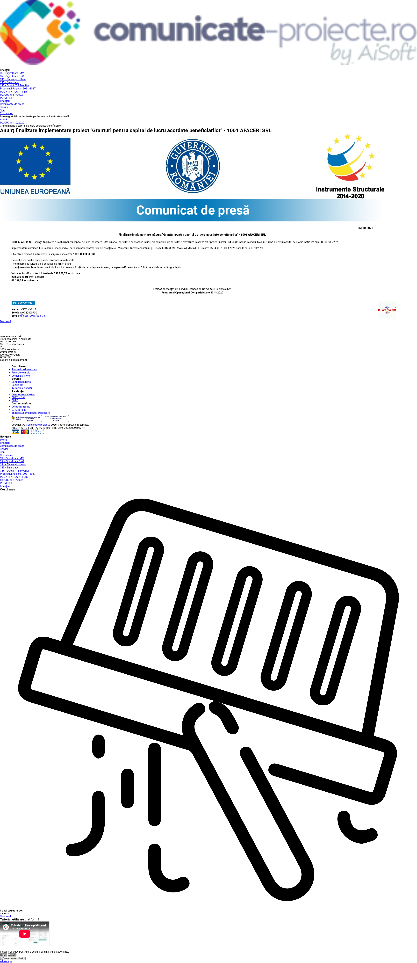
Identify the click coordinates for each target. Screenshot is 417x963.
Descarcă (5, 321)
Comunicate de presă (12, 104)
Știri (2, 110)
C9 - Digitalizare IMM (12, 73)
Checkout (5, 916)
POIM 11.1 (6, 97)
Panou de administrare (24, 369)
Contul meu (6, 113)
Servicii (4, 107)
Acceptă (12, 955)
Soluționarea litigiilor (23, 394)
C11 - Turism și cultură (13, 79)
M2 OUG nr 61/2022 (11, 94)
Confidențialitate (21, 381)
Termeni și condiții (22, 388)
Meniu (3, 439)
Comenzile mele (21, 375)
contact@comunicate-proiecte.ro (31, 412)
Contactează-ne (21, 406)
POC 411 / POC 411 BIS (14, 91)
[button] (6, 961)
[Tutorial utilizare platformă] (0, 67)
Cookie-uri (17, 385)
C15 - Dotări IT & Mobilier (14, 85)
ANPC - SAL (18, 397)
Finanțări (5, 100)
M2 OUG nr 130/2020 (12, 122)
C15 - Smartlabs (9, 82)
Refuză (3, 955)
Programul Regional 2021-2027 (18, 88)
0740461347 (19, 409)
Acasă (3, 119)
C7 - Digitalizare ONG (12, 76)
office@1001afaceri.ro (32, 315)
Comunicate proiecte (38, 424)
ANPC (15, 400)
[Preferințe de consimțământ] (13, 958)
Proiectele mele (21, 372)
